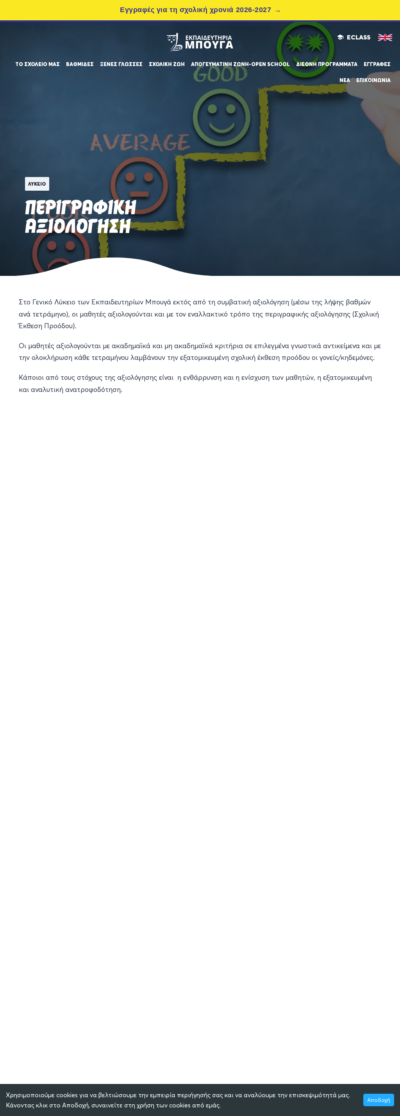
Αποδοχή (378, 1099)
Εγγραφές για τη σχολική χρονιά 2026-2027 (195, 10)
